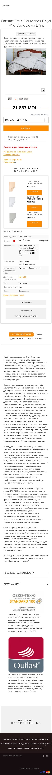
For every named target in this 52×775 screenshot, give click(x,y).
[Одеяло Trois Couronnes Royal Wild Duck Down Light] (26, 61)
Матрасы (7, 739)
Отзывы (39, 334)
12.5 (24, 277)
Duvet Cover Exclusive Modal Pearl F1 (35, 183)
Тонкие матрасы (19, 739)
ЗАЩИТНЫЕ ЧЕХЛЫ (38, 744)
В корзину (26, 128)
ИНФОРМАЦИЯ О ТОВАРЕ (21, 334)
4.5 (20, 277)
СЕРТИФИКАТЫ (12, 584)
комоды (40, 748)
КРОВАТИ (44, 739)
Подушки (30, 739)
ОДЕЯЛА (38, 739)
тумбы (48, 744)
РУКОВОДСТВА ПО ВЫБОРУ (19, 573)
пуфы (18, 748)
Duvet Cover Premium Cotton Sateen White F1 (35, 199)
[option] (26, 61)
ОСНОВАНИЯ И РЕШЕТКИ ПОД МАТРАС (15, 744)
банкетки (11, 748)
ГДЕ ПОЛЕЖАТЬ (16, 339)
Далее (18, 46)
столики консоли (29, 748)
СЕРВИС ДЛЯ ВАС (35, 339)
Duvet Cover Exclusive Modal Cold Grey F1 (35, 214)
